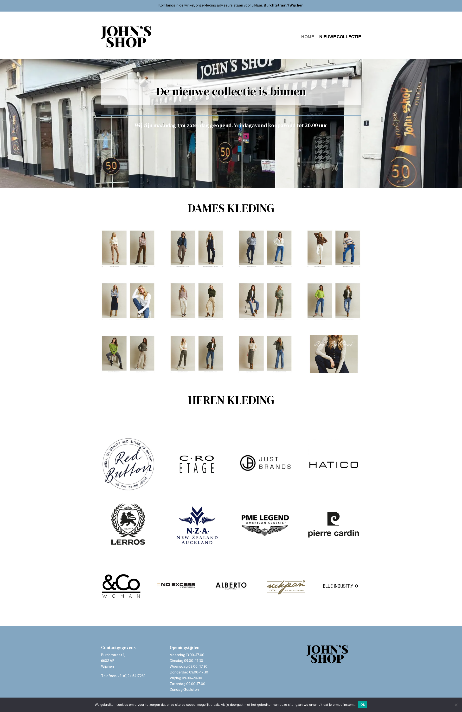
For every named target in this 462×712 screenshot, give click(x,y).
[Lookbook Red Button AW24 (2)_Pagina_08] (128, 319)
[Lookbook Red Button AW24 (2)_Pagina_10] (265, 266)
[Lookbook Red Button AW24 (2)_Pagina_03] (197, 372)
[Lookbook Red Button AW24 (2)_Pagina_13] (197, 266)
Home (307, 36)
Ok (362, 704)
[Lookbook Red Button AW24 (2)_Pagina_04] (128, 372)
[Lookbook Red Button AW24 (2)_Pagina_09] (334, 266)
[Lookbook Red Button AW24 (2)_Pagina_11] (128, 266)
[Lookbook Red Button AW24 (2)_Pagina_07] (197, 319)
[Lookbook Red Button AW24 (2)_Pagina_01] (334, 372)
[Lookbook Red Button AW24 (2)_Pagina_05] (334, 319)
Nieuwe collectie (340, 36)
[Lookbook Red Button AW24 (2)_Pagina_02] (265, 372)
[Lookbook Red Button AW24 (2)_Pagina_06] (265, 319)
